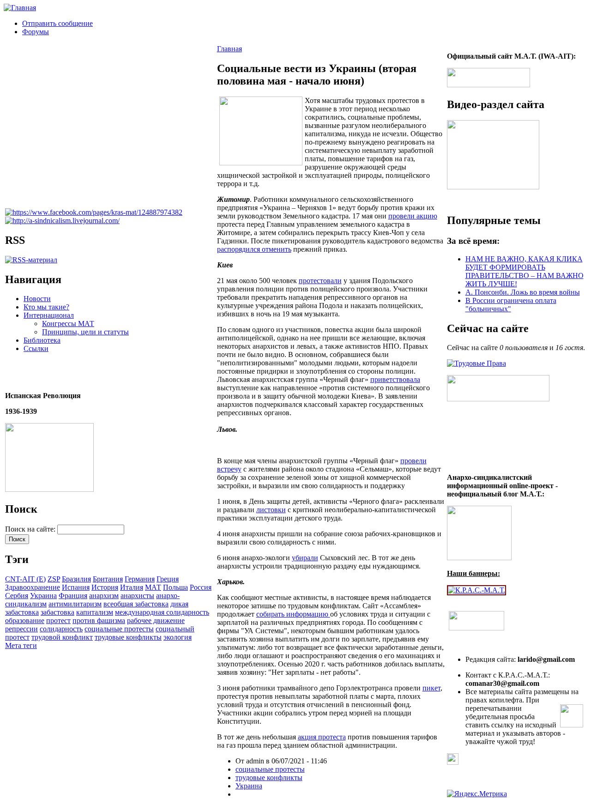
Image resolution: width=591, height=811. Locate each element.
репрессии (21, 629)
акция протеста (322, 737)
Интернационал (49, 315)
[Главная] (20, 8)
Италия (131, 587)
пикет (431, 688)
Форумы (35, 32)
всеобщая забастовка (136, 604)
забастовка (57, 612)
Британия (108, 579)
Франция (73, 595)
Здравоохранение (32, 587)
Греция (168, 579)
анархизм (104, 595)
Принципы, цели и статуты (85, 332)
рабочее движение (156, 620)
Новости (37, 299)
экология (177, 637)
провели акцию (412, 216)
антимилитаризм (75, 604)
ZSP (54, 579)
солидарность (61, 629)
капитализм (94, 612)
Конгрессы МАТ (68, 323)
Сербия (16, 595)
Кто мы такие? (46, 307)
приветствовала (395, 379)
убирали (305, 558)
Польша (175, 587)
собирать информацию (293, 614)
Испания (76, 587)
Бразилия (76, 579)
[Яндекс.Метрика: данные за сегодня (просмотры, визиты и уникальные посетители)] (477, 794)
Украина (43, 595)
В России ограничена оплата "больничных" (510, 305)
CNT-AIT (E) (25, 579)
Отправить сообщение (57, 23)
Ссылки (36, 348)
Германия (140, 579)
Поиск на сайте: (31, 529)
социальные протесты (119, 629)
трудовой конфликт (62, 637)
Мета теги (21, 645)
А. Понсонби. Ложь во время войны (522, 292)
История (104, 587)
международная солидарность (162, 612)
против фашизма (98, 620)
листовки (271, 510)
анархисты (137, 595)
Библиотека (42, 340)
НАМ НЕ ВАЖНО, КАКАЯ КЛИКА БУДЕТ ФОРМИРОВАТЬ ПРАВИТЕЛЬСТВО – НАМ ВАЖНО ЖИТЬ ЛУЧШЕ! (524, 271)
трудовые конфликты (128, 637)
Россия (200, 587)
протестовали (320, 280)
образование (24, 620)
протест (58, 620)
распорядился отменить (254, 249)
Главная (229, 49)
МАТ (153, 587)
